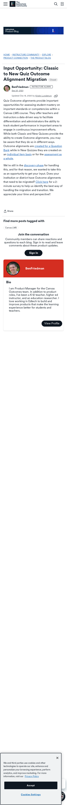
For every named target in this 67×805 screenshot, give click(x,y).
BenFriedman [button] (20, 87)
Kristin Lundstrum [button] (43, 96)
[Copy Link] (56, 95)
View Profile (51, 323)
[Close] (57, 758)
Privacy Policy (32, 776)
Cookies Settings (31, 794)
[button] (6, 88)
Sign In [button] (33, 253)
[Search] (56, 4)
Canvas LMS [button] (11, 227)
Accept (31, 785)
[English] (18, 4)
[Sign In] (62, 4)
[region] (31, 779)
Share (8, 211)
